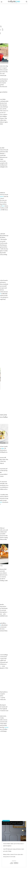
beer (3, 206)
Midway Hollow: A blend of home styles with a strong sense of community (13, 855)
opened (6, 727)
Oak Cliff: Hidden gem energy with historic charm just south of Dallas (13, 850)
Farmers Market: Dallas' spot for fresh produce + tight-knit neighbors (13, 844)
